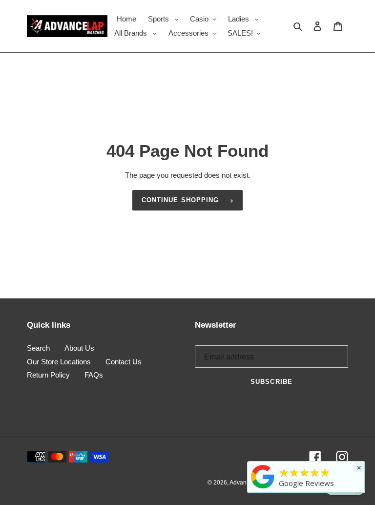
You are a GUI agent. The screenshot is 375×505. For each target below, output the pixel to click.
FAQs (93, 375)
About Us (79, 348)
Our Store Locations (59, 362)
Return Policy (48, 375)
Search (38, 348)
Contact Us (123, 362)
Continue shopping (180, 200)
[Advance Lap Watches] (263, 488)
